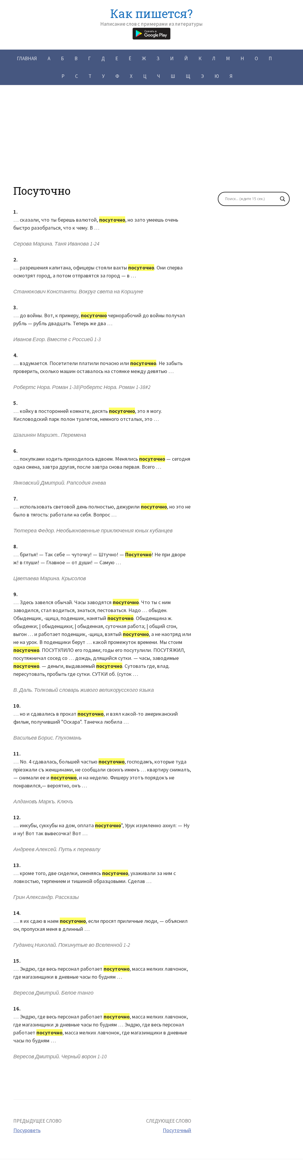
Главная (27, 58)
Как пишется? (151, 13)
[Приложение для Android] (151, 33)
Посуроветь (27, 1130)
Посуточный (177, 1130)
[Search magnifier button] (282, 199)
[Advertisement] (151, 143)
